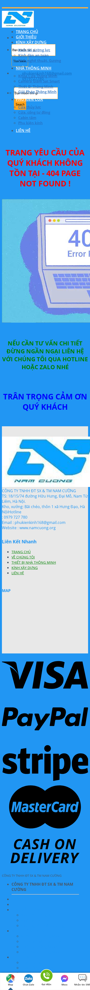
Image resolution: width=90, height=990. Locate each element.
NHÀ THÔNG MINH (33, 68)
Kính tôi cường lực (34, 49)
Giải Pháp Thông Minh (37, 91)
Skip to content (15, 4)
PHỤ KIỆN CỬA (29, 99)
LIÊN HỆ (23, 130)
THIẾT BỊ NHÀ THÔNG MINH (34, 562)
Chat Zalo (28, 984)
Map (10, 984)
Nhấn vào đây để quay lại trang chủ (45, 419)
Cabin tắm (27, 117)
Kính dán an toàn (33, 55)
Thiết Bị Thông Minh (35, 86)
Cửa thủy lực (29, 107)
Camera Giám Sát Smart (39, 81)
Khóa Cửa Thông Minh (37, 75)
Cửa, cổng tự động (34, 112)
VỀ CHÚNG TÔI (23, 557)
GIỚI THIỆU (26, 37)
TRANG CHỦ (27, 31)
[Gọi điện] (46, 976)
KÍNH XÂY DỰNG (31, 42)
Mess (64, 984)
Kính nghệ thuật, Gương (39, 60)
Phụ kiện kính (30, 122)
